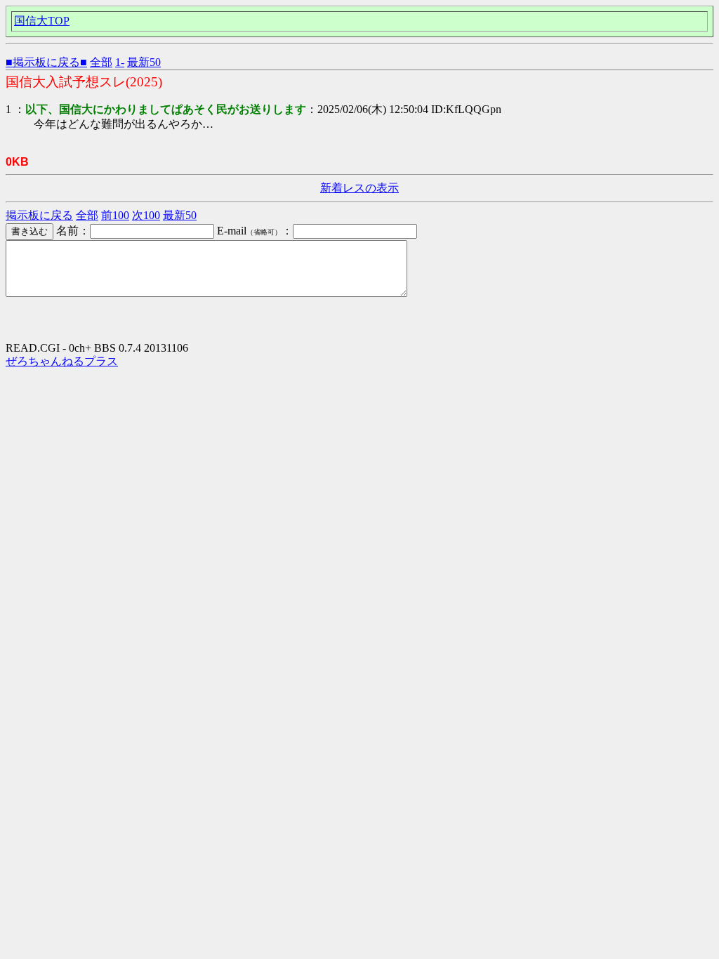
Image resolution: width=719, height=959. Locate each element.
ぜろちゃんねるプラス (62, 361)
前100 (115, 215)
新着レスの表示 (359, 188)
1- (119, 62)
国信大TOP (42, 21)
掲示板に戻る (39, 215)
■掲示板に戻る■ (46, 62)
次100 (146, 215)
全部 (101, 62)
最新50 (144, 62)
